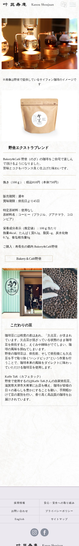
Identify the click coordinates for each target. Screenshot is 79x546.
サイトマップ (59, 519)
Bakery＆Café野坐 (29, 258)
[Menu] (72, 4)
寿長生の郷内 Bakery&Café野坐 (36, 246)
